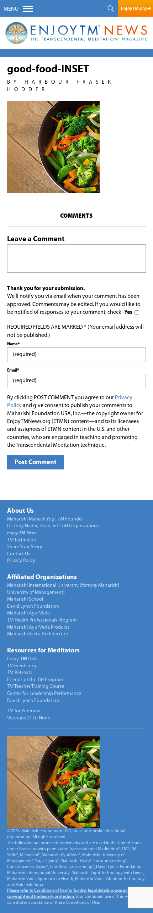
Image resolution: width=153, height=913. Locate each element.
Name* (13, 344)
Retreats (19, 672)
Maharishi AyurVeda (28, 613)
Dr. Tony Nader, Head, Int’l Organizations (53, 526)
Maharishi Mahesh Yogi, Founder (45, 519)
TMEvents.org (21, 666)
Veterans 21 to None (28, 718)
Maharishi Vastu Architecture (37, 634)
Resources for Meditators (43, 651)
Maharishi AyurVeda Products (38, 627)
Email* (13, 370)
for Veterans (23, 711)
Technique (21, 540)
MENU (11, 9)
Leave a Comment (35, 239)
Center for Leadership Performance (44, 693)
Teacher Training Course (35, 686)
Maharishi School (25, 599)
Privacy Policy (21, 560)
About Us (20, 511)
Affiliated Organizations (42, 577)
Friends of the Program (35, 680)
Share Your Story (24, 547)
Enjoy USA (22, 659)
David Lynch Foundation (33, 606)
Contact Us (18, 554)
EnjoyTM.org (134, 8)
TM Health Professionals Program (42, 620)
